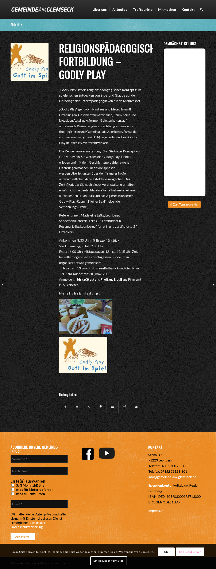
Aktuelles (17, 24)
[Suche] (201, 9)
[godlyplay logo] (30, 62)
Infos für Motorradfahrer (34, 489)
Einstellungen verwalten (108, 560)
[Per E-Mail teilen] (136, 407)
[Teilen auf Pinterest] (101, 407)
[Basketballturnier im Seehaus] (212, 284)
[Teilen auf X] (77, 407)
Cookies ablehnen (190, 551)
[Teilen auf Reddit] (124, 407)
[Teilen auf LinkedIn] (112, 407)
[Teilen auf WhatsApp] (89, 407)
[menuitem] (99, 9)
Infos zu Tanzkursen (30, 494)
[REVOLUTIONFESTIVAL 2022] (3, 284)
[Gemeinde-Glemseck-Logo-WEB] (42, 9)
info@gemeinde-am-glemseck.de (172, 477)
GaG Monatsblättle (29, 485)
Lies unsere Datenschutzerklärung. (28, 525)
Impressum (156, 510)
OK (166, 551)
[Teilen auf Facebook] (65, 407)
